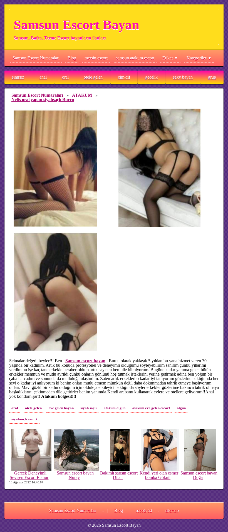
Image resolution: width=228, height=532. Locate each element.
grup (212, 77)
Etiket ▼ (170, 58)
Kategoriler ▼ (199, 58)
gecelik (151, 77)
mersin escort (96, 58)
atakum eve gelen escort (151, 408)
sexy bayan (183, 77)
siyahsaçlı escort (24, 419)
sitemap (172, 510)
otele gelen (93, 77)
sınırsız (18, 77)
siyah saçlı (88, 408)
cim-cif (124, 77)
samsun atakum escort (135, 58)
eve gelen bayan (61, 408)
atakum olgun (114, 408)
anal (43, 77)
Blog (72, 58)
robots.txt (144, 510)
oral (65, 77)
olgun (181, 408)
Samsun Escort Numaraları (36, 58)
